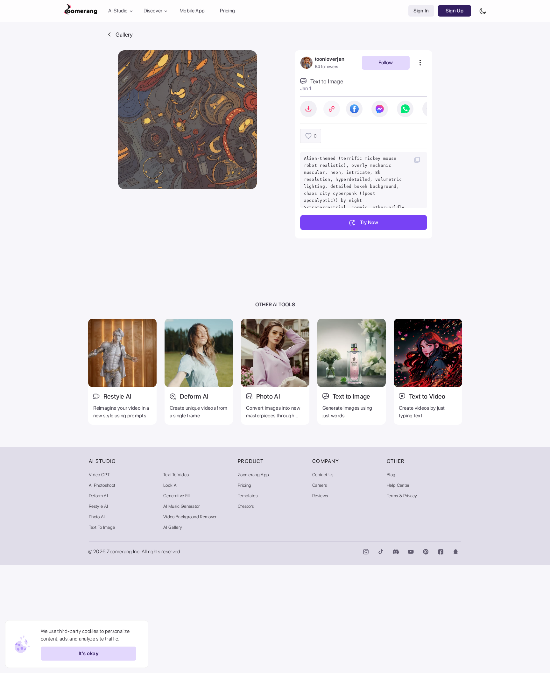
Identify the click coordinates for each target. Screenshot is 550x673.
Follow (385, 63)
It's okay (88, 654)
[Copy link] (331, 109)
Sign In (421, 11)
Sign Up (454, 11)
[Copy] (417, 160)
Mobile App (192, 11)
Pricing (227, 11)
